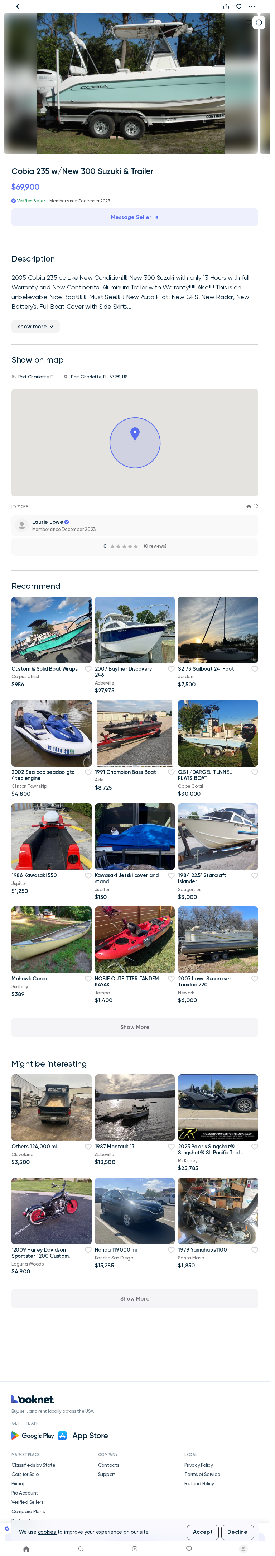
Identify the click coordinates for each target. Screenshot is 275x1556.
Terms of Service (202, 1474)
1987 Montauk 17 (115, 1146)
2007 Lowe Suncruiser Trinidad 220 (204, 981)
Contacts (108, 1465)
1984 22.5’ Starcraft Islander (202, 878)
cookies (47, 1532)
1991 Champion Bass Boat (125, 772)
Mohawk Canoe (30, 978)
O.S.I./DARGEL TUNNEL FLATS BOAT (205, 775)
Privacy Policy (198, 1465)
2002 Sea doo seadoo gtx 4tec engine (42, 775)
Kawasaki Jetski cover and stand (127, 878)
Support (107, 1474)
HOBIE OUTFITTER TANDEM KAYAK (127, 981)
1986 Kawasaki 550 (34, 875)
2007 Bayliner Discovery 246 (123, 672)
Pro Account (24, 1493)
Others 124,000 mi (34, 1146)
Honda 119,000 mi (116, 1250)
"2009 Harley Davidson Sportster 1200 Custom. (40, 1253)
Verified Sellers (27, 1502)
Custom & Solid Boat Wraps (44, 669)
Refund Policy (199, 1483)
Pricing (18, 1483)
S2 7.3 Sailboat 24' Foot (206, 669)
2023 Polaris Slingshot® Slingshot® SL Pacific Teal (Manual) (208, 1152)
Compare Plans (28, 1511)
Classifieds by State (33, 1465)
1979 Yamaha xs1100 (202, 1250)
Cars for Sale (25, 1474)
